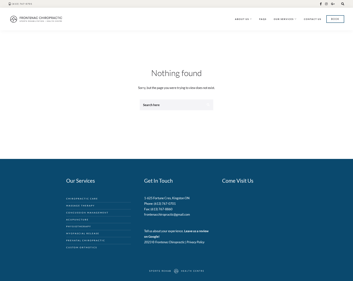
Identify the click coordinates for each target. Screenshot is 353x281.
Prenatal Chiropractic (85, 240)
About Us (242, 19)
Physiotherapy (78, 226)
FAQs (262, 19)
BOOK (335, 18)
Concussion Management (87, 212)
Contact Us (312, 19)
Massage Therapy (80, 205)
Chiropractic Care (82, 198)
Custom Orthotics (81, 247)
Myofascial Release (82, 233)
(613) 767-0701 (22, 3)
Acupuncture (77, 219)
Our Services (284, 19)
